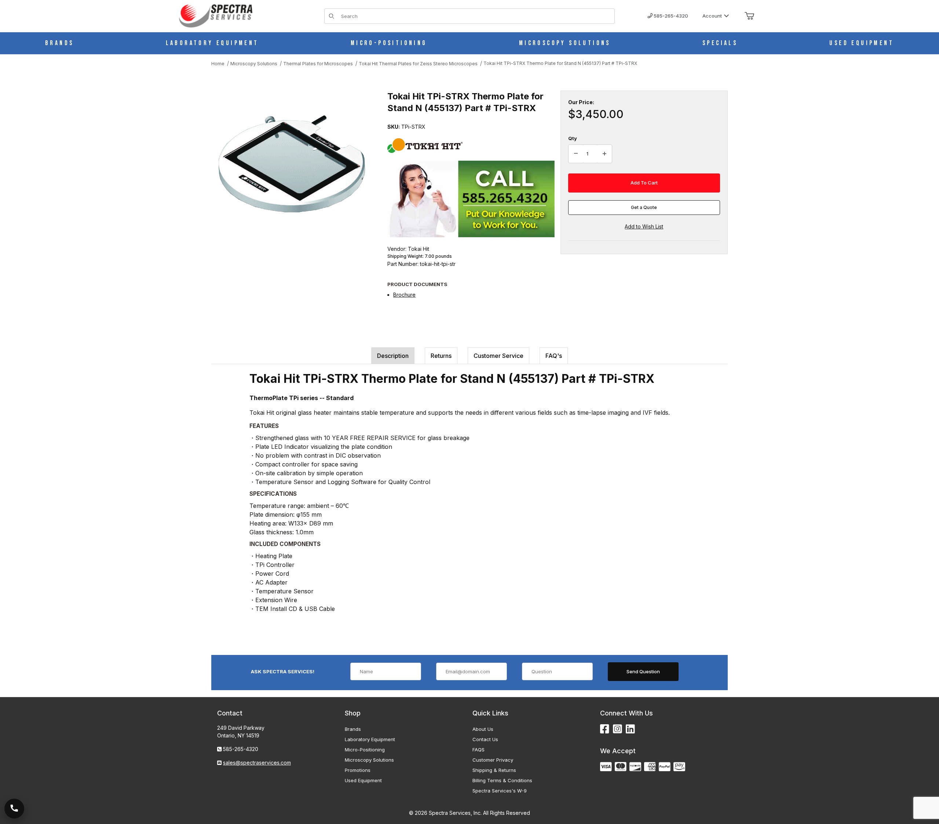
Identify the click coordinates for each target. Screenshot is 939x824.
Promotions (357, 770)
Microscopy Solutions (369, 760)
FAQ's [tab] (553, 355)
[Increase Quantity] (604, 154)
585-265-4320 (670, 16)
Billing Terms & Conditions (502, 780)
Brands (353, 729)
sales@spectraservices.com (257, 762)
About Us (482, 729)
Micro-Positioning (365, 749)
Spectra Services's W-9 (499, 791)
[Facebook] (604, 729)
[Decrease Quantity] (576, 154)
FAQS (478, 749)
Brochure (404, 295)
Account (712, 16)
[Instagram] (617, 729)
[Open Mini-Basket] (749, 16)
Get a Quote (644, 207)
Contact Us (485, 739)
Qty (572, 138)
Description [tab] (393, 355)
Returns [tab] (441, 355)
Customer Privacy (492, 760)
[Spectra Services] (215, 15)
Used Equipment (363, 780)
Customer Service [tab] (498, 355)
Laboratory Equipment (370, 739)
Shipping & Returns (494, 770)
